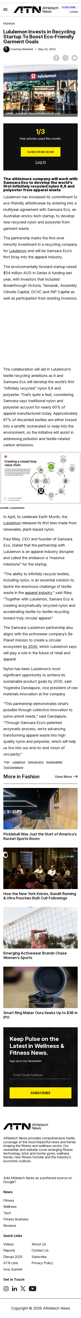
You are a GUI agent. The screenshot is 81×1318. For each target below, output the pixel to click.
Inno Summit (12, 1269)
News (8, 1192)
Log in (40, 162)
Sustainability (54, 762)
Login (74, 12)
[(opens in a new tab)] (6, 1290)
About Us (39, 1244)
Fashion (9, 23)
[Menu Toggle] (5, 10)
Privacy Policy (42, 1263)
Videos (8, 1244)
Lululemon (18, 251)
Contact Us (40, 1250)
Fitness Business (15, 1219)
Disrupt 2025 (12, 1257)
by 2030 (30, 646)
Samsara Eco (36, 762)
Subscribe (69, 7)
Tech (7, 1213)
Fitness (8, 1200)
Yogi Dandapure (13, 767)
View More (63, 777)
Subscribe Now (40, 152)
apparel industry (38, 593)
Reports (9, 1250)
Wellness (10, 1207)
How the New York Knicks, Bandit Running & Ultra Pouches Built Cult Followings (39, 896)
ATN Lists (10, 1263)
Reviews (9, 1226)
